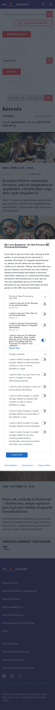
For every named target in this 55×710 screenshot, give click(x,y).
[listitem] (27, 297)
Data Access (27, 465)
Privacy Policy (44, 465)
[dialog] (27, 355)
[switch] (43, 304)
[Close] (49, 245)
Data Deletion (11, 465)
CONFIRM (16, 455)
